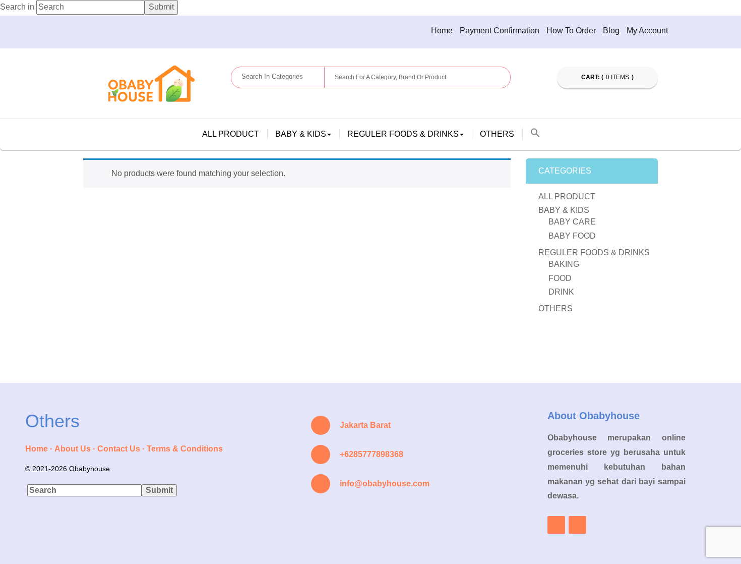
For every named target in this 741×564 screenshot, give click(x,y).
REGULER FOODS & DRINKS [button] (403, 134)
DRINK (561, 292)
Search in (17, 7)
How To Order (571, 30)
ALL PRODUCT (230, 134)
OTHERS (497, 134)
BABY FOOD (572, 236)
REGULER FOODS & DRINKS (594, 252)
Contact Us (118, 448)
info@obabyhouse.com (384, 483)
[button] (535, 134)
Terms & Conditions (185, 448)
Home (442, 30)
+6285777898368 (371, 454)
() (608, 77)
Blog (611, 30)
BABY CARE (572, 221)
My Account (647, 30)
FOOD (560, 278)
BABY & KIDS (563, 210)
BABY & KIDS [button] (300, 134)
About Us (72, 448)
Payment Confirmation (499, 30)
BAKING (563, 264)
